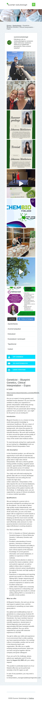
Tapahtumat (12, 344)
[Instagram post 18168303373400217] (21, 271)
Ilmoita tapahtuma (19, 370)
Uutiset (10, 349)
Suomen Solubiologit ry (14, 10)
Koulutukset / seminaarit (16, 339)
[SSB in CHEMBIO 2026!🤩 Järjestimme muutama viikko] (21, 183)
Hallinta (31, 698)
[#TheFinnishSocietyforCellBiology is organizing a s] (21, 301)
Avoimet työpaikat (14, 329)
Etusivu (9, 25)
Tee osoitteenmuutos (20, 363)
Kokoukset (11, 334)
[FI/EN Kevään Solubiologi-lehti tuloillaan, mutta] (21, 95)
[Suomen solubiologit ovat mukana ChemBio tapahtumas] (21, 213)
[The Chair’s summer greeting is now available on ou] (21, 124)
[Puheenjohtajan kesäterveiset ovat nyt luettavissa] (21, 154)
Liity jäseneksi (18, 357)
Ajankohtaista (17, 25)
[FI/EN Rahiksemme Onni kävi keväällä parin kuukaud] (21, 65)
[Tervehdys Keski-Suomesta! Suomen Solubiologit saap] (21, 242)
